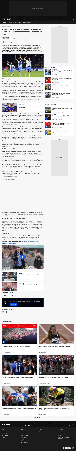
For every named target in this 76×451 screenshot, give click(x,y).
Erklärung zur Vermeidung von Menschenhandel (63, 438)
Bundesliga (8, 26)
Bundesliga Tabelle (5, 433)
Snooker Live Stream (24, 435)
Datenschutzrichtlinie (62, 433)
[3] (28, 425)
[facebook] (64, 448)
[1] (25, 425)
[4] (29, 425)
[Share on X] (3, 312)
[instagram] (73, 448)
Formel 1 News (23, 437)
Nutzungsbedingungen (62, 431)
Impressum (60, 435)
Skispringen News (5, 435)
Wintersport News (23, 439)
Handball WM (23, 431)
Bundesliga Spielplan (6, 431)
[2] (27, 425)
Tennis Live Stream (24, 442)
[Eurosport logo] (6, 19)
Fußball (3, 26)
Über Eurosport (42, 431)
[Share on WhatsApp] (6, 312)
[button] (23, 257)
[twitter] (67, 448)
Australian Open (23, 433)
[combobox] (52, 425)
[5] (31, 425)
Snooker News (4, 437)
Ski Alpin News (23, 440)
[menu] (70, 19)
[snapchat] (70, 448)
